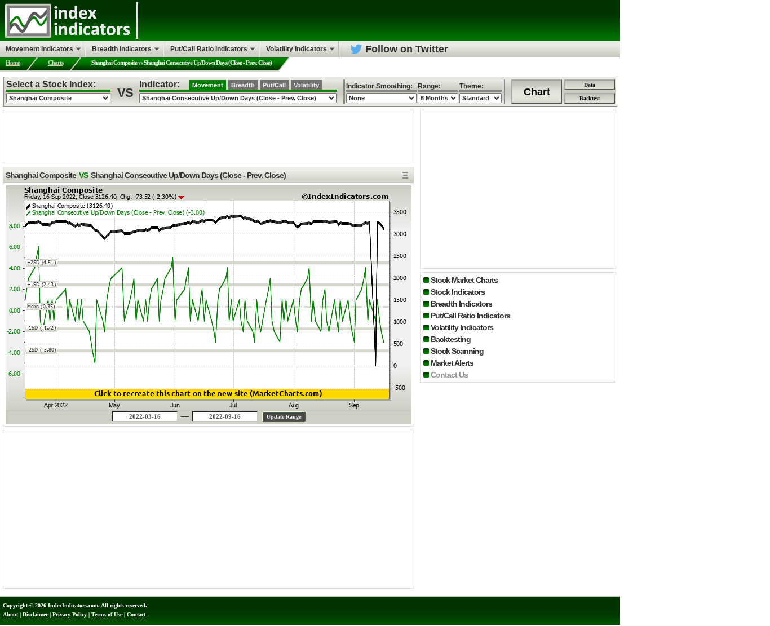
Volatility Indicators (462, 327)
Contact (136, 614)
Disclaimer (35, 614)
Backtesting (451, 339)
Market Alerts (452, 362)
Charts (55, 62)
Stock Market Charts (464, 280)
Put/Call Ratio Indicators (470, 315)
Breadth (243, 85)
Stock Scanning (457, 351)
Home (13, 62)
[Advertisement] (208, 135)
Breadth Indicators (461, 303)
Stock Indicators (458, 291)
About (10, 614)
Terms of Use (106, 614)
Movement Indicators (39, 49)
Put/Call (274, 85)
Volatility (306, 85)
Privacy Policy (69, 614)
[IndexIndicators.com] (67, 37)
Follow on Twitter (406, 49)
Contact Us (449, 374)
